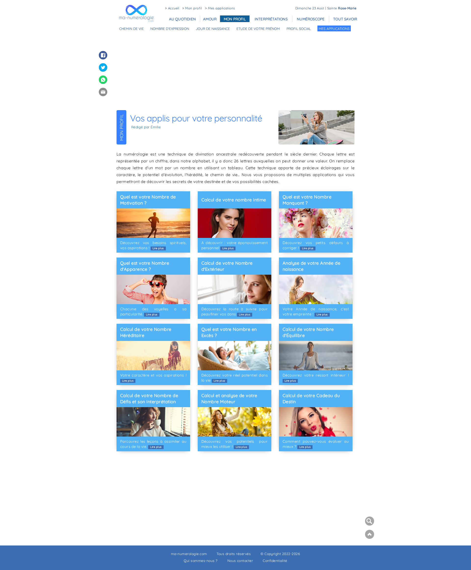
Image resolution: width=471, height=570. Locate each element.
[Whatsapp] (103, 80)
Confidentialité (275, 560)
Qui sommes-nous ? (200, 560)
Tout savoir (345, 19)
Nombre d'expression (169, 28)
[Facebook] (103, 55)
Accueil (173, 8)
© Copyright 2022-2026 (280, 554)
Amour (210, 19)
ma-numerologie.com (189, 554)
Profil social (299, 28)
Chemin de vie (131, 28)
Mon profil (193, 8)
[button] (369, 534)
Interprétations (271, 19)
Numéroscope (311, 19)
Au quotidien (182, 19)
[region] (235, 497)
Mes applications (221, 8)
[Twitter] (103, 67)
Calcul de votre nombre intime (233, 200)
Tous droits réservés (234, 554)
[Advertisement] (235, 70)
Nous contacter (240, 560)
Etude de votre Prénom (258, 28)
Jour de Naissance (213, 28)
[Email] (103, 92)
